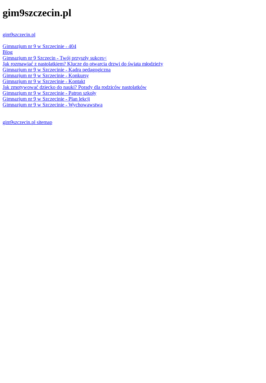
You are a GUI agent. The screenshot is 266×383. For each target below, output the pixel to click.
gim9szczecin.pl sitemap (27, 122)
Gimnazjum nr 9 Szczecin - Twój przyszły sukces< (55, 58)
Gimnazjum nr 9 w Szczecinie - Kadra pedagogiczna (57, 69)
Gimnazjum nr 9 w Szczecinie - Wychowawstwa (53, 104)
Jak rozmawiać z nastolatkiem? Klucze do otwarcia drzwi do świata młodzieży (83, 64)
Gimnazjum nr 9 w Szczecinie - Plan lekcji (46, 99)
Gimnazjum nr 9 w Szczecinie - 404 (39, 46)
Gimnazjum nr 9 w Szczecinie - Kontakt (44, 81)
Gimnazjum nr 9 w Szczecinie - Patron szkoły (49, 93)
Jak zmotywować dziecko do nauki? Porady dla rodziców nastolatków (75, 87)
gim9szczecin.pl (19, 34)
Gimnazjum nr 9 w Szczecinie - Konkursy (46, 75)
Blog (8, 52)
